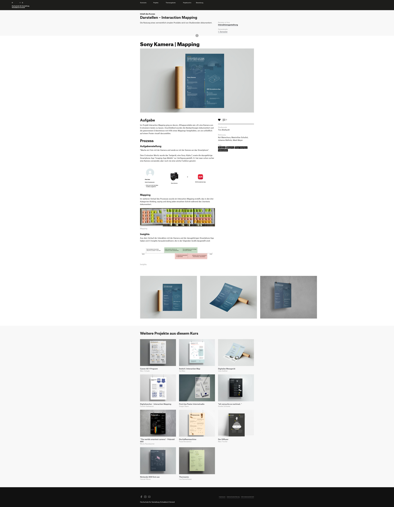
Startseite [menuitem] (143, 2)
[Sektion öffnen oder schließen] (197, 35)
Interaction (223, 150)
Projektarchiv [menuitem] (187, 2)
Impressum (222, 497)
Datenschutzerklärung (233, 497)
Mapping (230, 147)
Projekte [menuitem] (155, 2)
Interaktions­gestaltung (228, 25)
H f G (20, 5)
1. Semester (223, 32)
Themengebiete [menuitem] (171, 2)
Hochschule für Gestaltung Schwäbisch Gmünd (157, 502)
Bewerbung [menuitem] (199, 2)
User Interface (241, 147)
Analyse (222, 147)
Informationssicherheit (247, 497)
